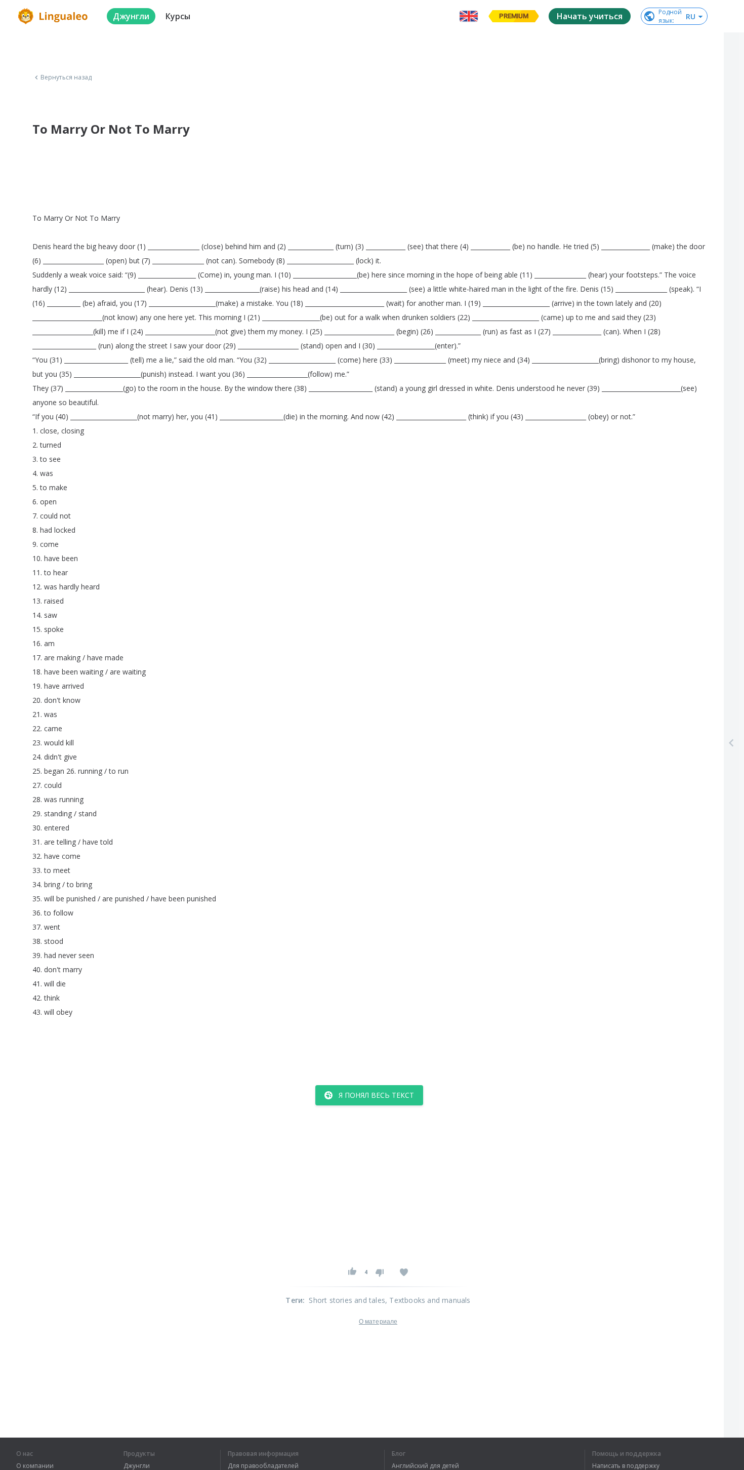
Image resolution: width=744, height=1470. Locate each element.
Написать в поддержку (625, 1466)
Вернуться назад (66, 77)
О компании (35, 1466)
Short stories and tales (347, 1300)
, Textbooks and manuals (428, 1300)
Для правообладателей (263, 1466)
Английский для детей (425, 1466)
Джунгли (136, 1466)
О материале (378, 1321)
